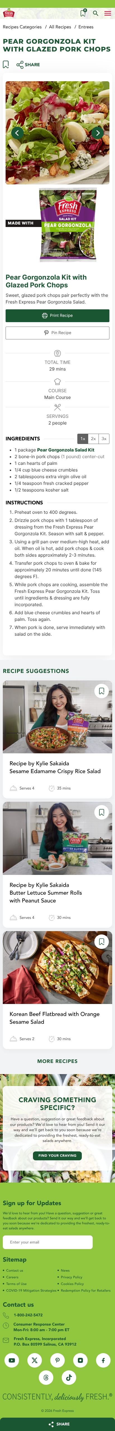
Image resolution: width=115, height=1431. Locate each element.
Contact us (14, 1271)
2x (93, 439)
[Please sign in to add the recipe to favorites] (6, 67)
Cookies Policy (72, 1284)
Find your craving (58, 1156)
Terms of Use (16, 1284)
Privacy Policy (71, 1277)
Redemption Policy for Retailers (86, 1291)
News (65, 1271)
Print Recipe (61, 315)
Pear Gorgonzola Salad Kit (65, 450)
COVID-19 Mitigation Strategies (31, 1291)
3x (104, 439)
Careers (12, 1277)
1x (82, 439)
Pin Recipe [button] (60, 332)
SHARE (63, 1424)
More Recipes (57, 1061)
